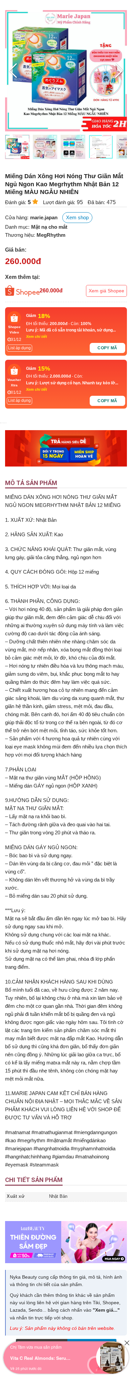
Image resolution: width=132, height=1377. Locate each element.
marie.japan (44, 217)
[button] (119, 70)
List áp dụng (19, 348)
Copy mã (107, 348)
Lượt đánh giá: (59, 202)
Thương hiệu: (20, 235)
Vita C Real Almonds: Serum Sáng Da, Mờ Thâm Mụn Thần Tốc (40, 1358)
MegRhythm (51, 235)
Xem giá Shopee (106, 290)
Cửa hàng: (16, 217)
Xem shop (77, 217)
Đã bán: (96, 202)
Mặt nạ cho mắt (49, 227)
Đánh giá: (15, 202)
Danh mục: (17, 227)
